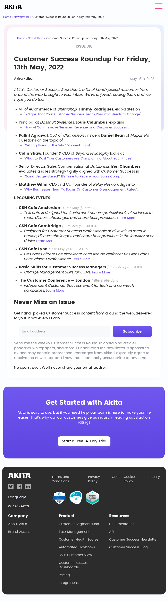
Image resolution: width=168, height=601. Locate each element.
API (111, 531)
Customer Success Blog (128, 547)
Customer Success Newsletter (133, 539)
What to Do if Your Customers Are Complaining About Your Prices (78, 158)
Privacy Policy (94, 479)
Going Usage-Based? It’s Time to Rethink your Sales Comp (72, 176)
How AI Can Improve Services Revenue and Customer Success (76, 127)
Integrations (68, 582)
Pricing (64, 575)
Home (7, 17)
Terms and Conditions (60, 479)
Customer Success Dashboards (74, 565)
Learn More (126, 218)
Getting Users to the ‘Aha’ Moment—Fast (57, 145)
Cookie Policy (129, 479)
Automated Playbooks (77, 547)
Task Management (74, 531)
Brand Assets (19, 531)
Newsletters (22, 17)
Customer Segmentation (79, 524)
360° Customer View (75, 555)
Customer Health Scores (78, 539)
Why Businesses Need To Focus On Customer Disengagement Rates (80, 189)
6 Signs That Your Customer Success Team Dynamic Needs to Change (82, 114)
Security (153, 476)
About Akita (17, 524)
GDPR (116, 476)
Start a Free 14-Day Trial (84, 441)
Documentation (122, 524)
